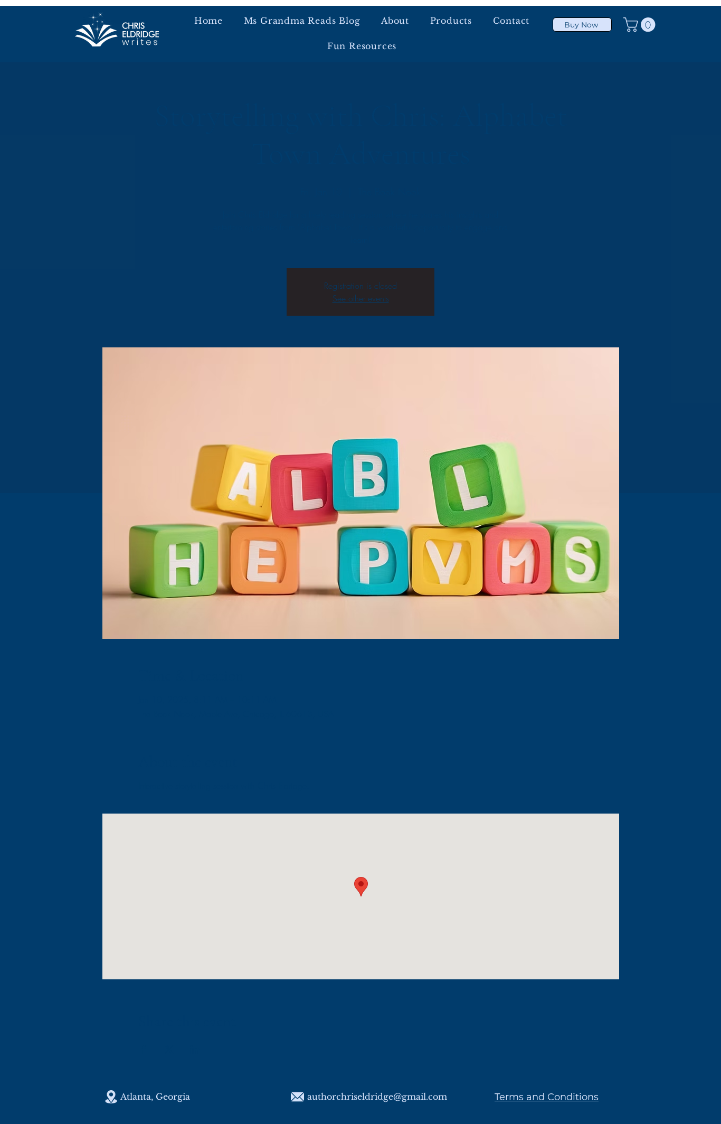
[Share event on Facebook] (143, 1049)
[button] (641, 24)
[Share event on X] (169, 1049)
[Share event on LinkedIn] (195, 1049)
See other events (361, 298)
